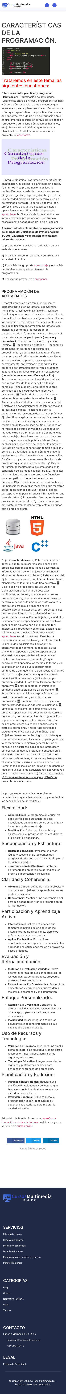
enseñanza (23, 135)
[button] (61, 5)
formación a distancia (15, 1122)
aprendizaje (9, 214)
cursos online (25, 1126)
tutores (33, 1122)
